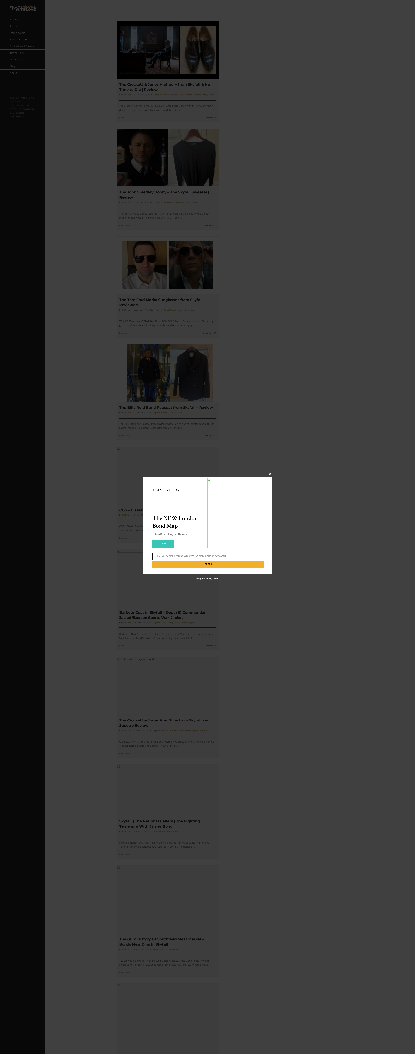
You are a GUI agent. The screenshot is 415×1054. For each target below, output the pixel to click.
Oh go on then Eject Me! (207, 578)
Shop (163, 543)
